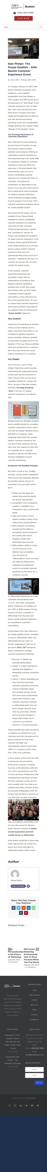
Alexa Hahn (14, 80)
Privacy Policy (30, 1098)
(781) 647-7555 (25, 12)
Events (34, 1000)
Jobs (34, 990)
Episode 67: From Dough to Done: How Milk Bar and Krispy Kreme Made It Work (13, 1041)
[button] (9, 949)
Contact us (34, 1020)
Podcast (34, 1015)
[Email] (28, 886)
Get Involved (34, 995)
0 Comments (13, 962)
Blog (34, 1010)
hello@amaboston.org (34, 1055)
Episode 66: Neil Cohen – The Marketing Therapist (13, 1060)
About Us (34, 1005)
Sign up (39, 1082)
